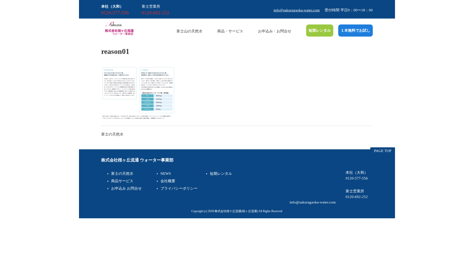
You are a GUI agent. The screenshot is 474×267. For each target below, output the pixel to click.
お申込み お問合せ (126, 188)
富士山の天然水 (189, 31)
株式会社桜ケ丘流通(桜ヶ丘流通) (236, 211)
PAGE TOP (382, 151)
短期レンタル (320, 30)
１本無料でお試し (355, 30)
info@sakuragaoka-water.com (297, 10)
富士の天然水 (112, 134)
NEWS (165, 174)
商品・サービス (230, 31)
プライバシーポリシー (179, 188)
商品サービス (122, 181)
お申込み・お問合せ (274, 31)
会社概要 (167, 181)
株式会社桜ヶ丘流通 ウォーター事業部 (137, 160)
